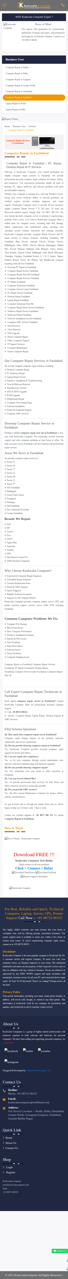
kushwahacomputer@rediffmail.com (29, 1102)
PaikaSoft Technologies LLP (38, 1070)
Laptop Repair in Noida (16, 103)
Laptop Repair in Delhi (15, 109)
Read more (9, 1042)
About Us (10, 1142)
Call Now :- (27, 918)
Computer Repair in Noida (17, 67)
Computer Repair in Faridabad (19, 97)
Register (10, 1172)
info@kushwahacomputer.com (16, 1185)
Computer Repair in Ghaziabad (19, 91)
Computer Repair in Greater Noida (20, 85)
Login (9, 1167)
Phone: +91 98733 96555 (22, 1093)
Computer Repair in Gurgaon (18, 79)
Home (7, 126)
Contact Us (11, 1148)
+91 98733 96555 (49, 918)
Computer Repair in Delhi (17, 73)
